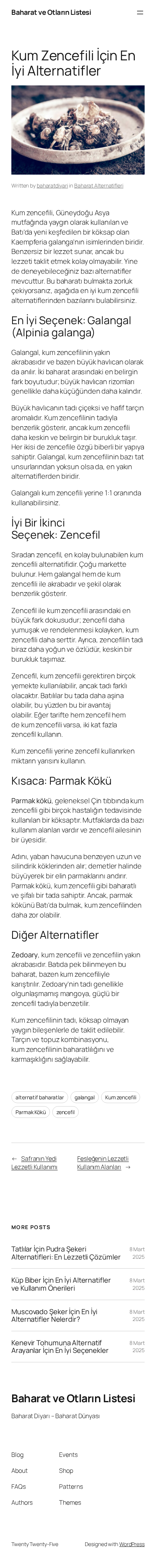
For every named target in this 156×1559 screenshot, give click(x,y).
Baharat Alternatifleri (98, 185)
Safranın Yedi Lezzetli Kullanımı (34, 1162)
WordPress (132, 1544)
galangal (85, 1097)
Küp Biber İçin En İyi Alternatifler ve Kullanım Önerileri (61, 1284)
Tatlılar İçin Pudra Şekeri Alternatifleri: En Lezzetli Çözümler (65, 1253)
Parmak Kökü (31, 1112)
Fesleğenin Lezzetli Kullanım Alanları (103, 1162)
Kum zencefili (120, 1097)
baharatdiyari (52, 185)
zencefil (65, 1112)
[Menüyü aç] (140, 12)
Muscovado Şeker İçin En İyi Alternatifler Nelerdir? (54, 1315)
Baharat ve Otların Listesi (51, 12)
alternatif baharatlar (40, 1097)
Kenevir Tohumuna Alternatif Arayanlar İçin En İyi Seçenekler (60, 1346)
